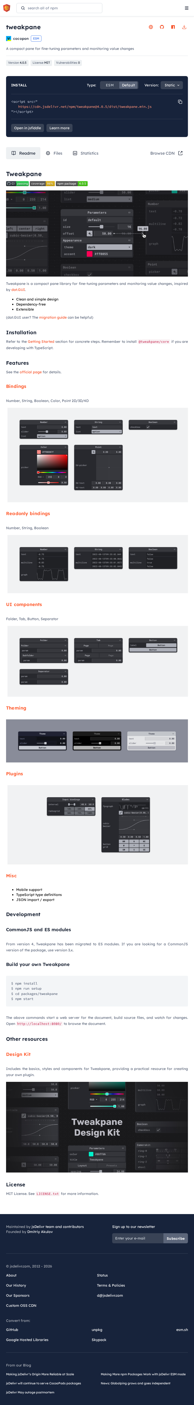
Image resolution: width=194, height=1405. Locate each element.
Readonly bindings (28, 513)
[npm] (173, 26)
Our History (16, 1285)
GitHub (12, 1329)
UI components (24, 604)
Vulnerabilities (68, 62)
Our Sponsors (18, 1295)
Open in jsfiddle (27, 128)
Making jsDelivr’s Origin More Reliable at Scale (40, 1374)
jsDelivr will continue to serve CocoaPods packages (43, 1383)
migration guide (53, 317)
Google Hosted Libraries (27, 1339)
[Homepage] (150, 26)
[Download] (184, 26)
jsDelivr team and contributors (58, 1226)
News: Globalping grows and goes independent (136, 1383)
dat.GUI (18, 289)
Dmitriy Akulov (40, 1231)
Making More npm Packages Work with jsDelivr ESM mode (143, 1374)
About (11, 1275)
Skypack (99, 1339)
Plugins (14, 774)
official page (31, 372)
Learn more (59, 128)
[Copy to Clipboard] (180, 102)
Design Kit (18, 1054)
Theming (16, 708)
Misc (11, 876)
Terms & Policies (111, 1285)
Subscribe (176, 1238)
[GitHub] (161, 26)
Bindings (16, 386)
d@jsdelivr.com (110, 1295)
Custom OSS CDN (21, 1305)
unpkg (97, 1329)
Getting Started (41, 341)
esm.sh (182, 1329)
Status (102, 1275)
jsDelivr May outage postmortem (30, 1392)
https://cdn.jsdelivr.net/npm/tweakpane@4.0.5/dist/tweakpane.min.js (85, 106)
